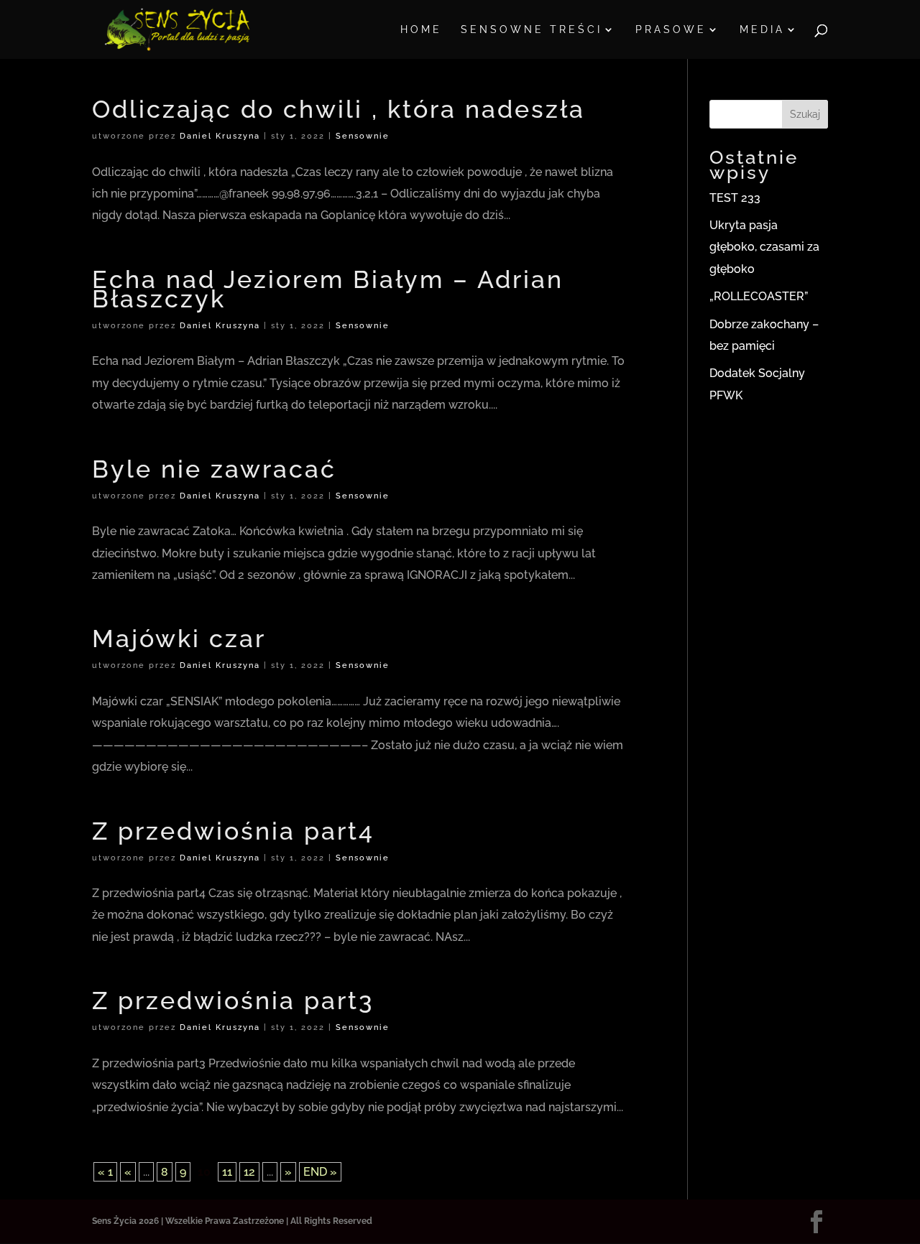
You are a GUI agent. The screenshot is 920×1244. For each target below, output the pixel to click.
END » (320, 1172)
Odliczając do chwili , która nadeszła (338, 109)
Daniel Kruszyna (220, 136)
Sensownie (363, 136)
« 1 (105, 1172)
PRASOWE (671, 29)
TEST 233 (734, 198)
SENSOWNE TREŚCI (531, 29)
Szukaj (805, 114)
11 (227, 1172)
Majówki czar (179, 638)
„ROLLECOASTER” (758, 296)
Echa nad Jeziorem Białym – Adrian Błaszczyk (328, 289)
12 (249, 1172)
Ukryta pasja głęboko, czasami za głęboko (764, 247)
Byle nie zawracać (214, 469)
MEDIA (762, 29)
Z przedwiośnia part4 (233, 831)
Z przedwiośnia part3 (233, 1000)
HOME (421, 29)
